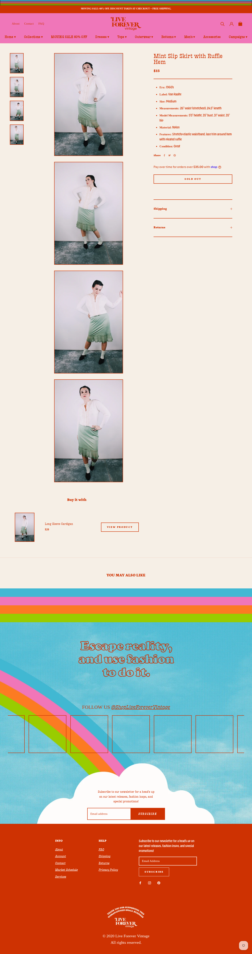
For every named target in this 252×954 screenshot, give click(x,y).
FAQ (41, 23)
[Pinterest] (174, 155)
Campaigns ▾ (238, 37)
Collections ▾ (33, 37)
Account (60, 856)
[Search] (222, 24)
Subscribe (147, 814)
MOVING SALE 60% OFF (69, 37)
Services (60, 877)
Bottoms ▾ (168, 37)
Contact (29, 23)
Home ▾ (10, 37)
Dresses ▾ (102, 37)
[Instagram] (149, 882)
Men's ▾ (189, 37)
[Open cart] (240, 23)
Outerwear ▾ (144, 37)
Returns (159, 227)
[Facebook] (164, 155)
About (15, 23)
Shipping (160, 208)
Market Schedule (66, 870)
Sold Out (192, 179)
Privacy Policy (108, 870)
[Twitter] (169, 155)
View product (120, 527)
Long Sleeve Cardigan (59, 524)
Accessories (212, 37)
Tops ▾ (122, 37)
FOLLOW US (126, 707)
